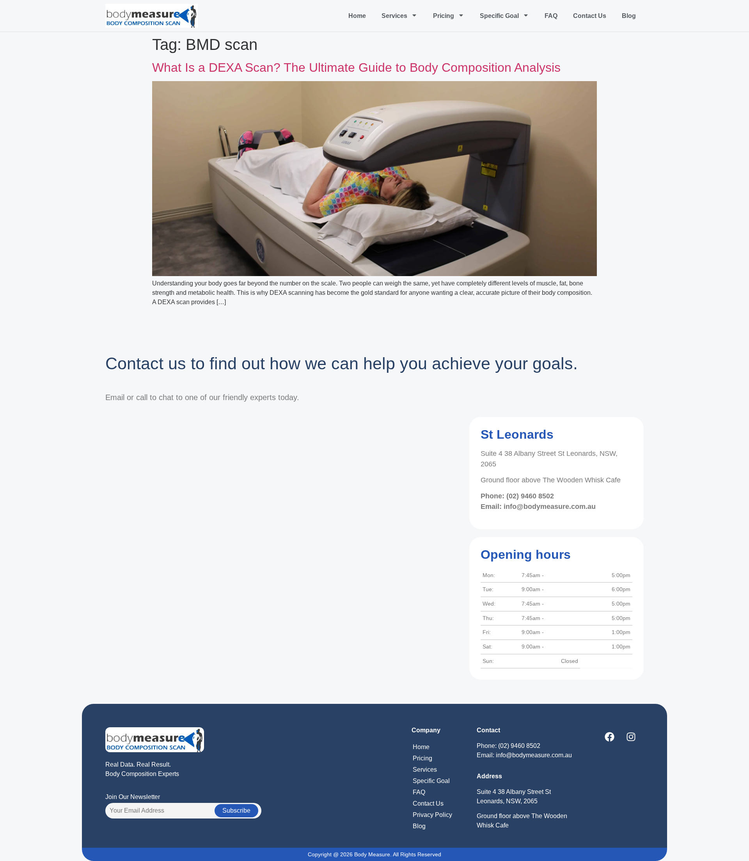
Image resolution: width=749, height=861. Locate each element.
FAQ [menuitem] (551, 15)
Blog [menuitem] (629, 15)
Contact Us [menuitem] (589, 15)
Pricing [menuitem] (443, 15)
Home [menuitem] (357, 15)
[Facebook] (609, 737)
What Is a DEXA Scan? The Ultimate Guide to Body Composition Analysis (356, 67)
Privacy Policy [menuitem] (432, 814)
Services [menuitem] (394, 15)
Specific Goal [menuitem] (499, 15)
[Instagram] (631, 737)
